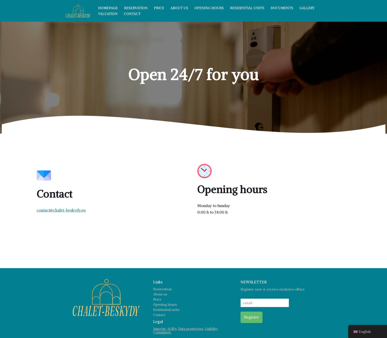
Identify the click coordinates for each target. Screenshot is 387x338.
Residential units (247, 8)
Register (251, 317)
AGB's (171, 329)
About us (179, 8)
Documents (282, 8)
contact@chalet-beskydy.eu (61, 210)
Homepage (108, 8)
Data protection (190, 329)
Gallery (307, 8)
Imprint (159, 329)
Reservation (136, 8)
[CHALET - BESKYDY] (78, 11)
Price (159, 8)
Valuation (108, 14)
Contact (132, 14)
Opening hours (209, 8)
